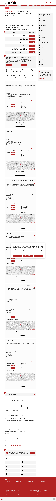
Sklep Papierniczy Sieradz (27, 462)
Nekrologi (28, 5)
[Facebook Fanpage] (46, 2)
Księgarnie (42, 47)
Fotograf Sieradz (19, 482)
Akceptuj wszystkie (38, 255)
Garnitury (42, 32)
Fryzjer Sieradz (31, 482)
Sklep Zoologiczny (43, 18)
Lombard (42, 59)
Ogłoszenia (18, 5)
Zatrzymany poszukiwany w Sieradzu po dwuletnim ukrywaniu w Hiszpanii (16, 491)
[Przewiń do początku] (54, 499)
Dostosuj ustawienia (28, 255)
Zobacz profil (13, 104)
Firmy (15, 5)
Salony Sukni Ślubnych (44, 42)
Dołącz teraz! (41, 78)
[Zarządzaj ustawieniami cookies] (2, 499)
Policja (12, 5)
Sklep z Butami (43, 54)
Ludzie (48, 5)
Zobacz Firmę (32, 35)
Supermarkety (43, 35)
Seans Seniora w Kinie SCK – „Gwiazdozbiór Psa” (12, 490)
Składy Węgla (43, 37)
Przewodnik (44, 5)
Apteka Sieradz (19, 481)
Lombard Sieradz (31, 481)
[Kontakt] (48, 2)
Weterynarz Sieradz (8, 482)
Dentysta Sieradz (8, 481)
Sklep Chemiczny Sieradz (27, 466)
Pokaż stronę (13, 106)
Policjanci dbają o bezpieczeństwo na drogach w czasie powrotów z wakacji (40, 490)
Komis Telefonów (43, 49)
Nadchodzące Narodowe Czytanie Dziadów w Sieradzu (37, 494)
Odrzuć (17, 255)
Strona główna (6, 11)
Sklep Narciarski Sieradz (11, 466)
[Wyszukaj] (50, 2)
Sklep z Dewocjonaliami (44, 52)
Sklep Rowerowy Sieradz (11, 462)
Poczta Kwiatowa (43, 25)
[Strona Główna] (5, 5)
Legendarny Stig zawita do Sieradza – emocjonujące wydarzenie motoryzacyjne (16, 494)
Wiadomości (8, 5)
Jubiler (42, 30)
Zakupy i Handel (13, 11)
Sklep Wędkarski (43, 20)
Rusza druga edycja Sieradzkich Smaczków (35, 491)
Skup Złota (42, 64)
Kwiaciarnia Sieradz (43, 481)
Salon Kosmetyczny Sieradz (44, 482)
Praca (21, 5)
